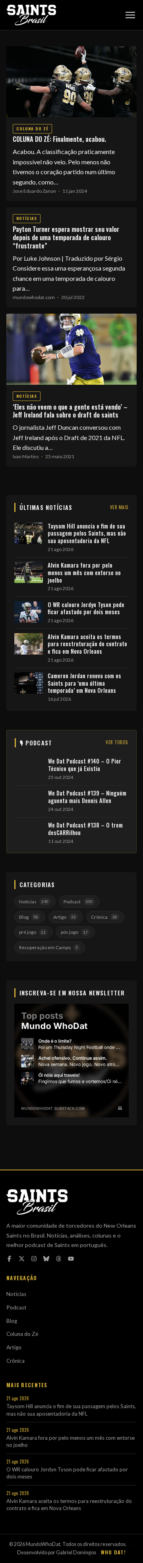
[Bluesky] (46, 1259)
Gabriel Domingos (76, 1552)
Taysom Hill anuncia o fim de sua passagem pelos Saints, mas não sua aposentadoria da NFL (87, 534)
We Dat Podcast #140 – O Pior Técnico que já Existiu (84, 765)
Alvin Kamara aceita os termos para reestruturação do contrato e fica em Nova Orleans (87, 644)
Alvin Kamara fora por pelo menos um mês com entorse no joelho (84, 573)
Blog (28, 917)
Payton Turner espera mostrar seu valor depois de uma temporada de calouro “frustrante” (66, 237)
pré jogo (32, 932)
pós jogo (74, 932)
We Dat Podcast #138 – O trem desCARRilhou (85, 829)
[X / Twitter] (22, 1259)
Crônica (104, 917)
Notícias (26, 218)
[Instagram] (34, 1259)
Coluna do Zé (32, 129)
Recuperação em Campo (48, 947)
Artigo (64, 917)
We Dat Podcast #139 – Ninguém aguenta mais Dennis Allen (87, 797)
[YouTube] (71, 1259)
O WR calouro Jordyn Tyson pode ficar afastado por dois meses (86, 608)
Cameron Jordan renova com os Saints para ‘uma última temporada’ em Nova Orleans (84, 683)
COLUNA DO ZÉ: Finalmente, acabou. (59, 139)
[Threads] (59, 1259)
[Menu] (130, 15)
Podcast (78, 902)
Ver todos (117, 742)
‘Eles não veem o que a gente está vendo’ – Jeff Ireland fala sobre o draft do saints (70, 411)
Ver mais (119, 507)
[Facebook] (9, 1259)
